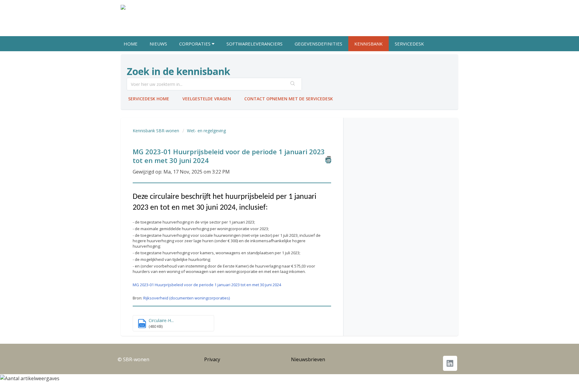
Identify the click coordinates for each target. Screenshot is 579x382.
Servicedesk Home (148, 99)
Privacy (212, 359)
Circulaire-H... (161, 320)
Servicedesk (409, 44)
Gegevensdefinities (318, 44)
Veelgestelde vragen (206, 99)
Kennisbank (368, 44)
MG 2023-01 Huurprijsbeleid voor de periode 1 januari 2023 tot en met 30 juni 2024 (207, 284)
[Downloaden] (278, 112)
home (131, 44)
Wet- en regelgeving (206, 130)
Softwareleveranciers (254, 44)
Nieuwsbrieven (308, 359)
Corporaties (195, 44)
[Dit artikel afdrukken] (328, 159)
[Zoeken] (293, 84)
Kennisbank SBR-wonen (156, 130)
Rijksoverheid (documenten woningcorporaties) (186, 298)
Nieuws (158, 44)
